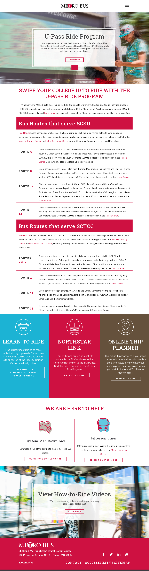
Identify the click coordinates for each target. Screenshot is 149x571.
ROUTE (25, 151)
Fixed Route (49, 113)
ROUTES (25, 258)
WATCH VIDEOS (74, 512)
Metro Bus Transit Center (56, 141)
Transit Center (122, 177)
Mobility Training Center (30, 141)
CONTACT (74, 562)
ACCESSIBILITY (98, 562)
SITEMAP (122, 562)
